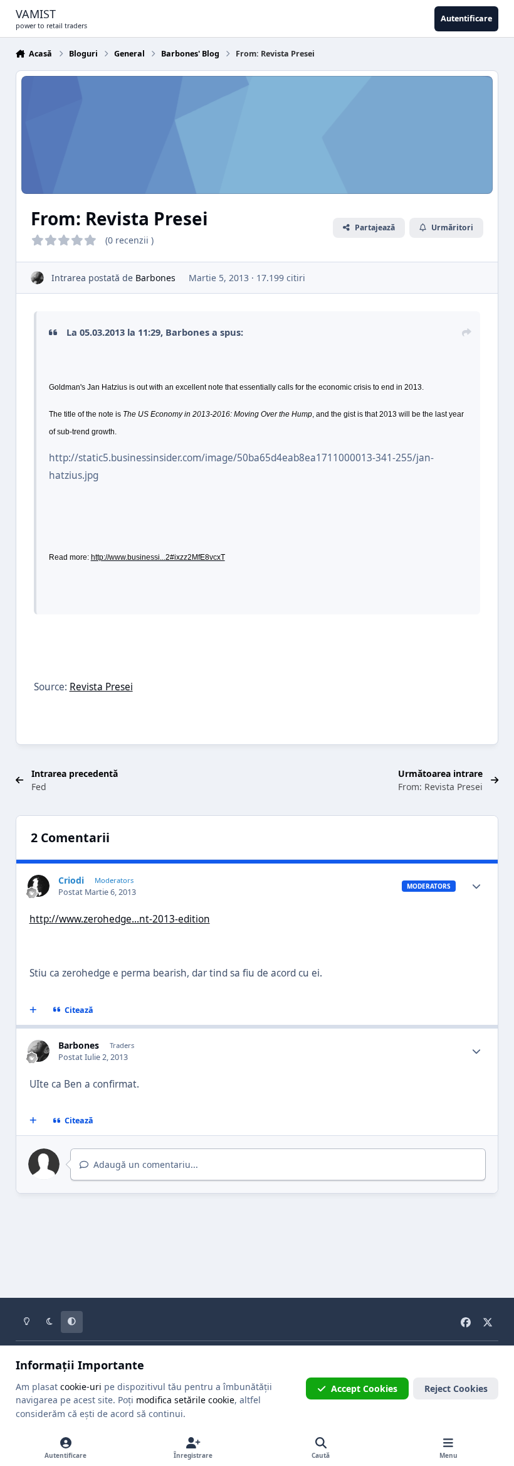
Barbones (155, 278)
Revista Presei (101, 686)
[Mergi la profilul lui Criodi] (39, 886)
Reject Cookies (456, 1388)
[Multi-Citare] (33, 1010)
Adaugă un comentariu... (144, 1164)
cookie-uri (81, 1387)
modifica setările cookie (185, 1400)
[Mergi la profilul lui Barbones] (37, 277)
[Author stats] (476, 886)
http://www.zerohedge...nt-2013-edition (119, 919)
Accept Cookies (364, 1388)
